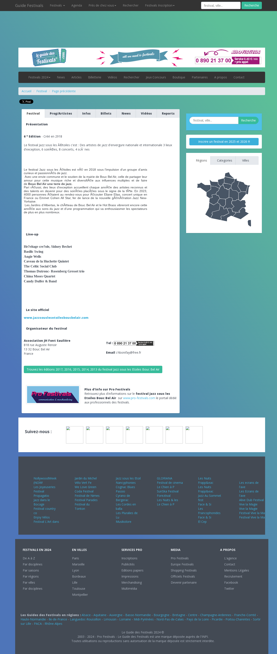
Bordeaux (79, 576)
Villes (245, 160)
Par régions (31, 576)
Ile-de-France (58, 619)
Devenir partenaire (184, 582)
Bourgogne (161, 615)
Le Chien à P (165, 487)
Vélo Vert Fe (83, 483)
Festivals (56, 5)
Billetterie (94, 77)
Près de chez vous (101, 5)
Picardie (217, 619)
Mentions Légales (236, 570)
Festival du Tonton (82, 506)
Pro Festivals (180, 558)
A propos (220, 77)
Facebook (230, 582)
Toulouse (78, 588)
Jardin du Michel (86, 478)
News (61, 77)
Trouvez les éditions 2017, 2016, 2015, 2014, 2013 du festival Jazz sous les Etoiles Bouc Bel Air (93, 369)
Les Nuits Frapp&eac (205, 480)
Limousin (110, 619)
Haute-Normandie (33, 619)
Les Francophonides (209, 511)
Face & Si (204, 504)
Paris (75, 558)
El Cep (202, 522)
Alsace (86, 615)
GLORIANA (164, 478)
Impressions (129, 576)
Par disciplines (32, 564)
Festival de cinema (170, 483)
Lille (74, 582)
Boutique (178, 77)
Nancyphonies (126, 483)
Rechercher (130, 5)
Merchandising (131, 582)
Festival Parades (86, 500)
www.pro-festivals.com (139, 398)
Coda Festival (84, 491)
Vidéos (112, 77)
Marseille (78, 564)
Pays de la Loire (198, 619)
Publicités (128, 564)
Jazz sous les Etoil (128, 478)
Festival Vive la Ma (252, 513)
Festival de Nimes (87, 496)
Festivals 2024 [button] (38, 77)
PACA (38, 624)
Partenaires (200, 77)
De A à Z (29, 558)
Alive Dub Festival (251, 500)
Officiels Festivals (183, 576)
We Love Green (85, 487)
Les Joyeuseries (44, 487)
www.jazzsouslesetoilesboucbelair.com (56, 318)
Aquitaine (99, 615)
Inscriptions (129, 558)
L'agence (230, 558)
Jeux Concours (156, 77)
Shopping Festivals (184, 570)
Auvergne (115, 615)
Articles (76, 77)
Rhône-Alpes (53, 624)
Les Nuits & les (167, 500)
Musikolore (123, 522)
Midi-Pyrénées (144, 619)
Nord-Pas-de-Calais (170, 619)
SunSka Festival (168, 491)
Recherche (251, 5)
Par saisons (31, 570)
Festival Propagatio (41, 493)
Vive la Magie (248, 504)
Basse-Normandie (138, 615)
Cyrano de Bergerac (123, 498)
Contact (239, 77)
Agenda (76, 5)
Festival (41, 91)
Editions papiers (132, 570)
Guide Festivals (29, 5)
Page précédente (64, 91)
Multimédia (129, 588)
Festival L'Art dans (46, 522)
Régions (201, 160)
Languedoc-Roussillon (85, 619)
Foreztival (164, 496)
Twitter (228, 588)
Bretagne (178, 615)
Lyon (75, 570)
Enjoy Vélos (42, 517)
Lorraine (125, 619)
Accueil (26, 91)
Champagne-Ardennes (215, 615)
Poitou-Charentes (237, 619)
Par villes (29, 582)
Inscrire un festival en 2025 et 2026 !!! (224, 141)
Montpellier (80, 594)
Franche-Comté (245, 615)
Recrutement (232, 576)
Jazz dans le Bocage (42, 502)
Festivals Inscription (158, 5)
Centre (192, 615)
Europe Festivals (182, 564)
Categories (224, 160)
